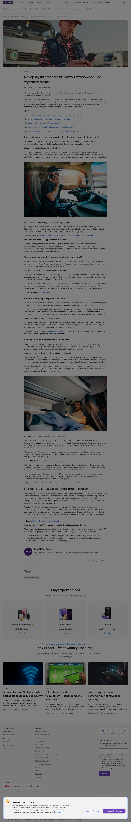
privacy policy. (58, 813)
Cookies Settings (93, 811)
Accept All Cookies (114, 811)
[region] (65, 808)
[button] (8, 801)
